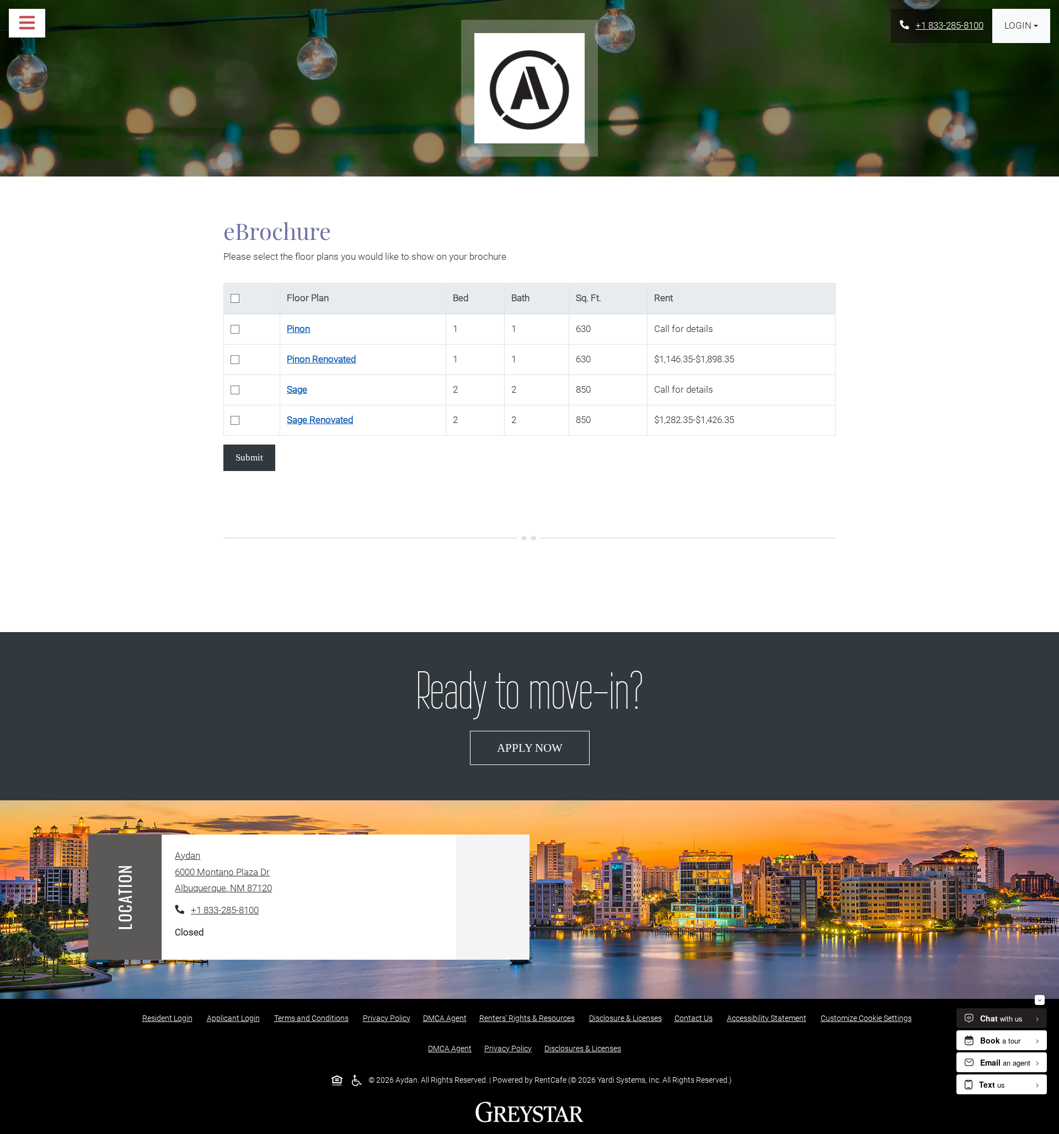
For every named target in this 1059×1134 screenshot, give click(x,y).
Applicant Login (235, 1018)
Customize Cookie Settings (866, 1018)
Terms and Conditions (313, 1018)
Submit (249, 457)
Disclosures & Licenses (584, 1048)
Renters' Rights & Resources (529, 1018)
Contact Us (694, 1018)
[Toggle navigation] (27, 23)
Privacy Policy (389, 1018)
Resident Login (169, 1018)
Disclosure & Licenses (627, 1018)
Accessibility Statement (769, 1018)
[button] (1021, 26)
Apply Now (543, 747)
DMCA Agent (447, 1018)
